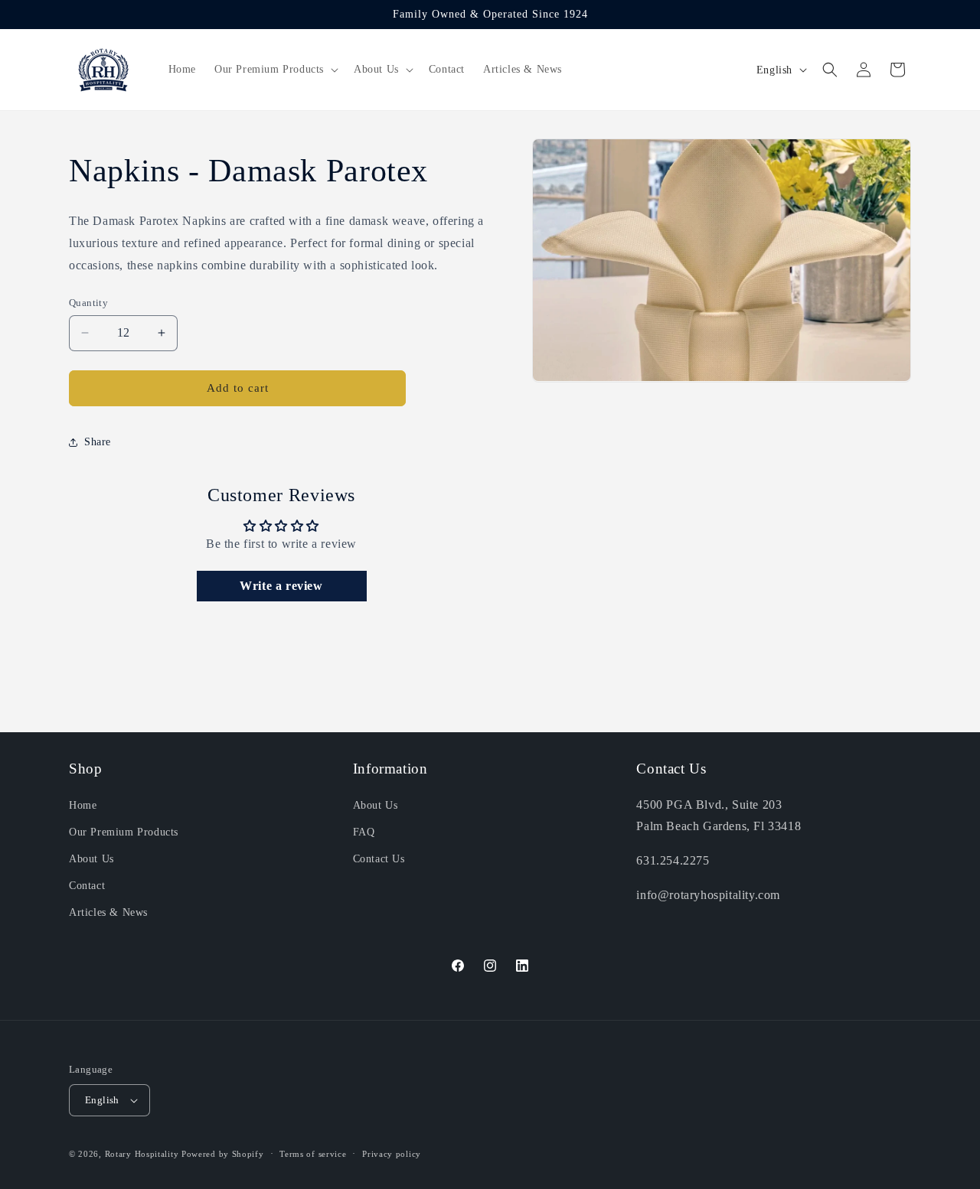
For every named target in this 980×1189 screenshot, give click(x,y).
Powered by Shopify (222, 1153)
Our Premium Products (123, 832)
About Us (91, 859)
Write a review (281, 585)
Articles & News (108, 912)
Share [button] (97, 442)
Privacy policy (391, 1153)
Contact (87, 885)
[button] (275, 70)
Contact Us (379, 859)
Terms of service (312, 1153)
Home (82, 805)
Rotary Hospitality (142, 1153)
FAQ (364, 832)
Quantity (88, 302)
